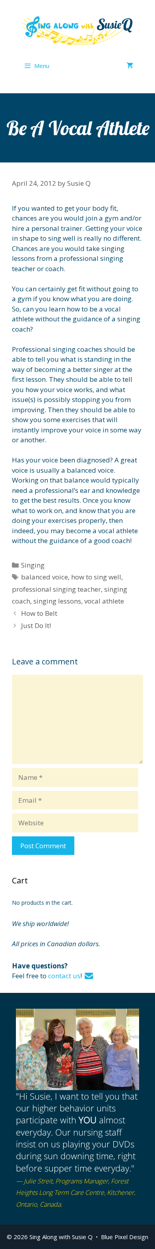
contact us (64, 975)
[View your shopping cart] (129, 65)
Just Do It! (36, 625)
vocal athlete (104, 601)
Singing (33, 565)
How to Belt (39, 613)
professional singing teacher (56, 589)
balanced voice (44, 576)
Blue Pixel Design (124, 1237)
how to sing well (96, 576)
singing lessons (57, 601)
